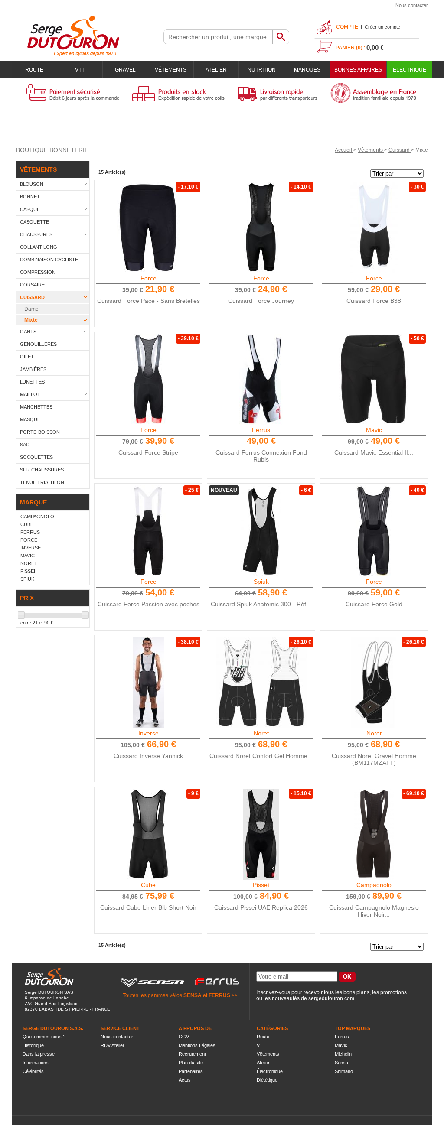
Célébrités (33, 1071)
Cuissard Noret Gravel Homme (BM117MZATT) (374, 759)
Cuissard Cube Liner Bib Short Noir (148, 907)
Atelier (216, 70)
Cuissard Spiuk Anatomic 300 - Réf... (261, 604)
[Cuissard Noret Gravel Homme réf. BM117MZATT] (373, 682)
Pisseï (261, 884)
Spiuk (261, 581)
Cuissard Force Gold (374, 604)
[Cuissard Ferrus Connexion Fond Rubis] (261, 379)
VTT (80, 70)
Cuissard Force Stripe (148, 452)
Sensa (341, 1062)
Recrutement (192, 1054)
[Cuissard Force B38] (373, 227)
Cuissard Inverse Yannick (148, 755)
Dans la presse (39, 1054)
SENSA (192, 995)
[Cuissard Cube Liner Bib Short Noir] (148, 834)
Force (148, 278)
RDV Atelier (112, 1045)
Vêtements (170, 70)
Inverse (148, 733)
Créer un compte (382, 26)
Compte (347, 27)
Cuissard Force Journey (261, 300)
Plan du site (191, 1062)
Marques (307, 70)
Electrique (409, 70)
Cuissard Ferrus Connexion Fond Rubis (261, 456)
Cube (148, 884)
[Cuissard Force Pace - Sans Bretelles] (148, 227)
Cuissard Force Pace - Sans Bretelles (148, 300)
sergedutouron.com (331, 998)
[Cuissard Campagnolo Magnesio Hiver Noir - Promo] (373, 834)
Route (34, 70)
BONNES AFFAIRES (358, 70)
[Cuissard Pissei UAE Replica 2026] (261, 834)
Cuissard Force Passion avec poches (148, 604)
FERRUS (219, 995)
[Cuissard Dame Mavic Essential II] (373, 379)
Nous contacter (411, 5)
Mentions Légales (197, 1045)
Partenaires (191, 1071)
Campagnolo (374, 884)
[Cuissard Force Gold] (373, 530)
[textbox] (218, 37)
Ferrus (261, 429)
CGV (184, 1036)
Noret (261, 733)
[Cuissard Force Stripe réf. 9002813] (148, 379)
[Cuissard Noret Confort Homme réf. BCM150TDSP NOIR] (261, 682)
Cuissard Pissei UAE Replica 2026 (261, 907)
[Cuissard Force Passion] (148, 530)
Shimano (344, 1071)
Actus (185, 1080)
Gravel (125, 70)
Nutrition (262, 70)
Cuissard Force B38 (373, 300)
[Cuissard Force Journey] (261, 227)
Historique (33, 1045)
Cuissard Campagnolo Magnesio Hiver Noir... (374, 911)
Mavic (374, 429)
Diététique (267, 1080)
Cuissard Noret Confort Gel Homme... (261, 755)
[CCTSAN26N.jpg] (261, 530)
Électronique (270, 1071)
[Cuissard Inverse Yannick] (148, 682)
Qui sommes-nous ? (44, 1036)
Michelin (343, 1054)
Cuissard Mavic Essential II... (373, 452)
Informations (36, 1062)
